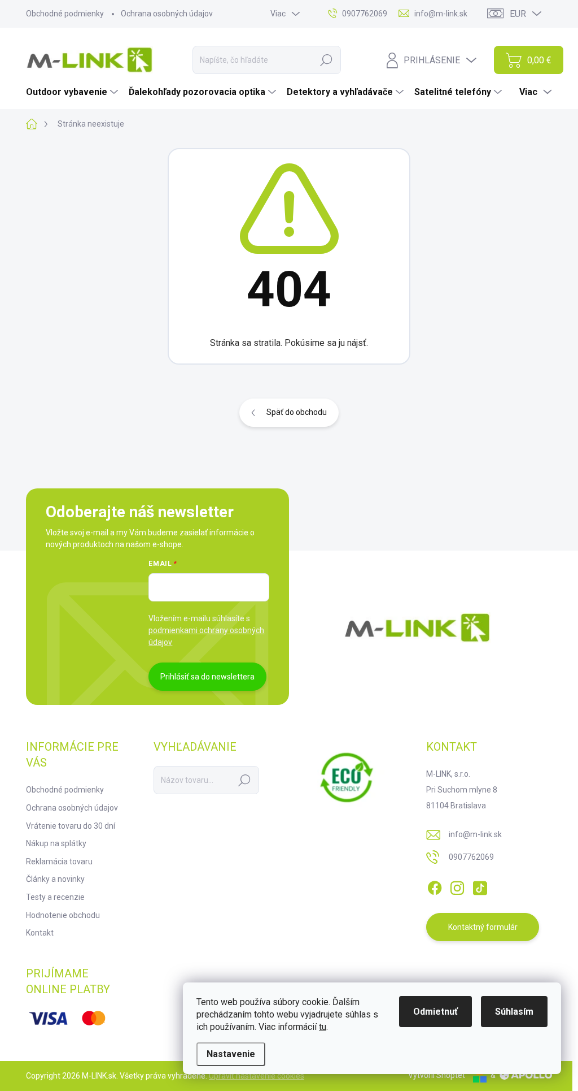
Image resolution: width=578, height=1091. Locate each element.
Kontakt (40, 932)
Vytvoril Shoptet (436, 1075)
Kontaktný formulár (483, 927)
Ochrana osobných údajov (167, 13)
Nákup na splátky (56, 843)
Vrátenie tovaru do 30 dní (70, 825)
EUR (518, 13)
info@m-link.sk (475, 834)
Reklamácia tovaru (59, 861)
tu (322, 1026)
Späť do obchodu (296, 412)
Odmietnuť (435, 1011)
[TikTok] (479, 885)
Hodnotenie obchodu (63, 915)
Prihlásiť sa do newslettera (207, 676)
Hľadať (326, 59)
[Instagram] (457, 885)
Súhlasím (514, 1011)
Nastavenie (231, 1054)
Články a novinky (55, 879)
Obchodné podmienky (65, 13)
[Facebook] (434, 885)
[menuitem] (73, 92)
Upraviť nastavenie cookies (256, 1075)
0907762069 (471, 856)
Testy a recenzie (55, 897)
